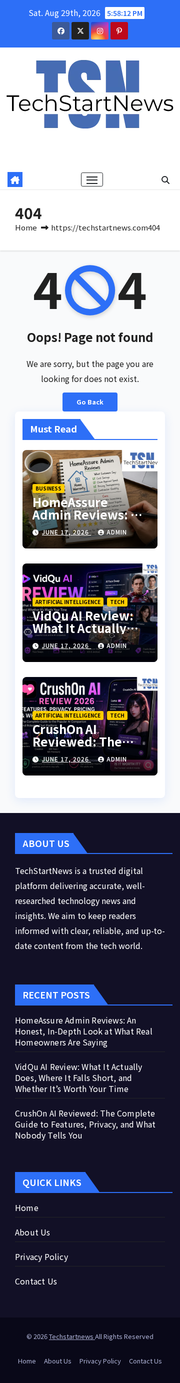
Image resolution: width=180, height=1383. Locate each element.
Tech (117, 602)
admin (116, 532)
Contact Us (36, 1281)
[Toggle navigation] (92, 179)
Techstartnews (72, 1336)
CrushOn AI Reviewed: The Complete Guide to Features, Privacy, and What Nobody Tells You (85, 1124)
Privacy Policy (41, 1256)
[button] (166, 180)
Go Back (90, 401)
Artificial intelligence (68, 602)
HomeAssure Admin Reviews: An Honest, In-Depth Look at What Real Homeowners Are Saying (83, 1031)
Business (49, 488)
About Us (32, 1232)
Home (26, 227)
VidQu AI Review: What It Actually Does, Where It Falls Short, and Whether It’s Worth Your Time (78, 1077)
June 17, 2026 (66, 532)
